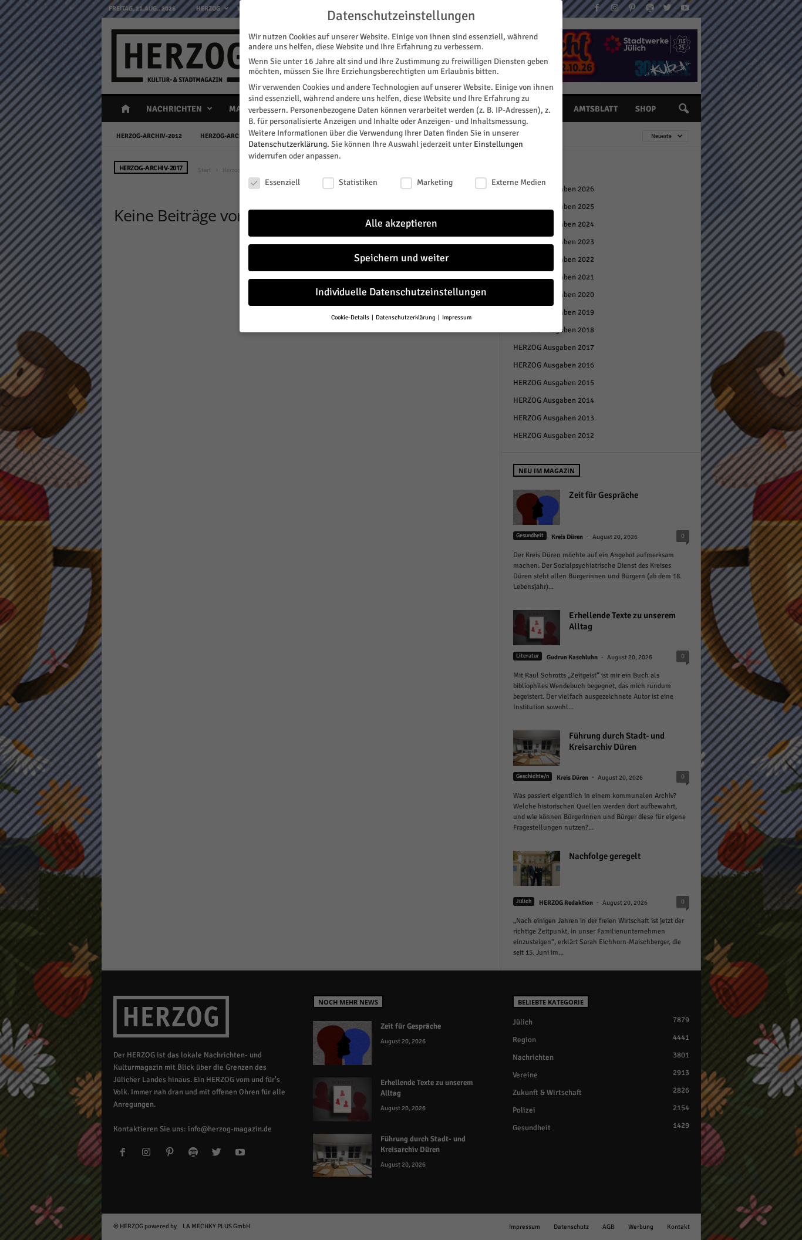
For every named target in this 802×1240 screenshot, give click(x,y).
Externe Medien (518, 182)
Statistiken (358, 182)
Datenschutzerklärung (287, 144)
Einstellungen (498, 144)
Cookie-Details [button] (350, 317)
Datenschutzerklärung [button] (406, 317)
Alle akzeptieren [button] (401, 223)
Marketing (435, 182)
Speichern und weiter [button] (401, 258)
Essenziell (282, 182)
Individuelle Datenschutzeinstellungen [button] (401, 292)
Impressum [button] (456, 317)
